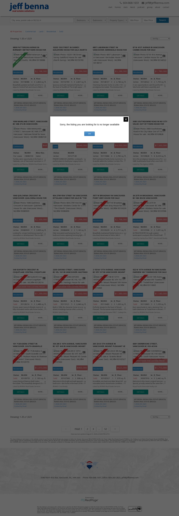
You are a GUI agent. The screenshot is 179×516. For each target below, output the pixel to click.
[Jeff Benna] (29, 13)
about (157, 7)
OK (89, 133)
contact (166, 7)
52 (105, 429)
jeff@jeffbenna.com (130, 477)
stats (125, 7)
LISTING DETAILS (20, 95)
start (110, 7)
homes (118, 7)
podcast (141, 7)
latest (132, 7)
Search (162, 20)
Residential (51, 31)
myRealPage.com (89, 500)
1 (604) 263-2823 (20, 108)
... (99, 429)
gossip (150, 7)
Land (41, 31)
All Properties (16, 31)
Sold (61, 31)
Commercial (30, 31)
